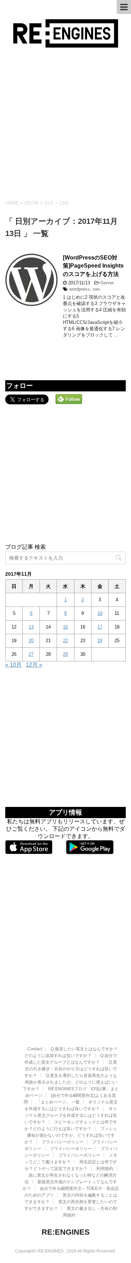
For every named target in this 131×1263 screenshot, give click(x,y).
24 (99, 640)
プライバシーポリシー (62, 1142)
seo (96, 289)
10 (99, 613)
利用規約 (104, 1168)
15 (65, 627)
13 (31, 627)
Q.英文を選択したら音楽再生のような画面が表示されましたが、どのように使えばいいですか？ (70, 1082)
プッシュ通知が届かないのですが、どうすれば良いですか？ (70, 1135)
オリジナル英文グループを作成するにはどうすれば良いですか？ (70, 1115)
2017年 (31, 203)
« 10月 (13, 665)
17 (99, 627)
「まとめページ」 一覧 (58, 1102)
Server (107, 282)
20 (31, 640)
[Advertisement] (65, 123)
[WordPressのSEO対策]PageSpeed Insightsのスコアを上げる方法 (93, 266)
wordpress (79, 289)
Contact (34, 1048)
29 (65, 654)
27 (31, 654)
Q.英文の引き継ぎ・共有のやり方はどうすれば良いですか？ (70, 1069)
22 (65, 640)
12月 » (34, 665)
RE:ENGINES (66, 1232)
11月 (49, 203)
